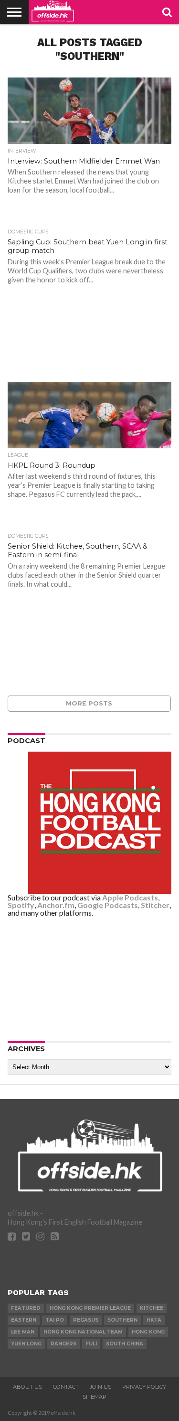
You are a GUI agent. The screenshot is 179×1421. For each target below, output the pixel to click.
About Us (27, 1386)
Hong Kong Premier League (90, 1308)
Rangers (63, 1344)
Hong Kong (148, 1332)
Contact (66, 1386)
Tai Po (54, 1320)
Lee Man (22, 1332)
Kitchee (151, 1308)
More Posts (89, 703)
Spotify (21, 904)
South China (124, 1344)
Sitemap (94, 1396)
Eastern (23, 1320)
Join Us (100, 1386)
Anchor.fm (55, 904)
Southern (122, 1320)
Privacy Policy (144, 1386)
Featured (26, 1308)
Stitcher (155, 904)
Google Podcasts (107, 904)
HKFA (154, 1320)
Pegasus (85, 1320)
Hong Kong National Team (83, 1332)
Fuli (91, 1344)
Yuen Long (26, 1344)
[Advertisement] (90, 978)
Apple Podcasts (130, 897)
